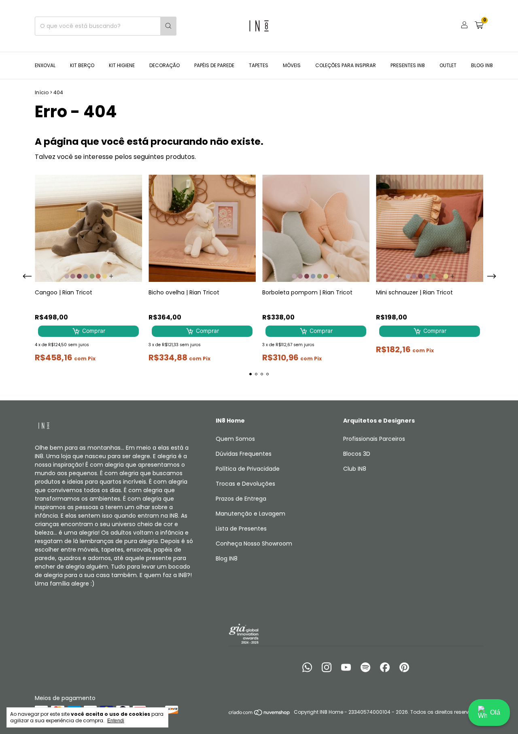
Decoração (164, 65)
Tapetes (258, 65)
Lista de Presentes (241, 529)
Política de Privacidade (248, 469)
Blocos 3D (356, 454)
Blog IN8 (482, 65)
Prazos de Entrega (241, 499)
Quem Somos (235, 439)
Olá (495, 712)
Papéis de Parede (214, 65)
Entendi (115, 720)
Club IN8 (354, 469)
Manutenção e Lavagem (250, 514)
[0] (479, 26)
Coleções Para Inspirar (345, 65)
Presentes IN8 (408, 65)
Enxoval (45, 65)
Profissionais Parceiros (374, 439)
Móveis (292, 65)
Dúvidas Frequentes (244, 454)
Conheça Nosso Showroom (254, 543)
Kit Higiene (122, 65)
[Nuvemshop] (259, 714)
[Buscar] (168, 26)
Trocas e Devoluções (245, 484)
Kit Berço (82, 65)
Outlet (447, 65)
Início (42, 92)
